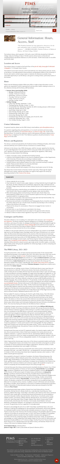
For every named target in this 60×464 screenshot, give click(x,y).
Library (7, 25)
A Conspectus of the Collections (18, 240)
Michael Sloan (8, 135)
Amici (33, 25)
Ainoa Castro (25, 459)
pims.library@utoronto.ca (47, 127)
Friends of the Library (24, 173)
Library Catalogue (29, 224)
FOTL (43, 364)
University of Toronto (40, 456)
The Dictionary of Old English (32, 455)
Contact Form (50, 438)
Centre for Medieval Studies (17, 455)
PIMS (30, 7)
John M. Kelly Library (40, 66)
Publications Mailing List (50, 443)
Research (8, 21)
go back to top (57, 461)
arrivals (23, 256)
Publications (36, 21)
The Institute (10, 17)
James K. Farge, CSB (40, 131)
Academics (35, 17)
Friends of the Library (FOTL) (41, 262)
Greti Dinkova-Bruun (26, 131)
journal (11, 283)
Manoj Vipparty (43, 459)
